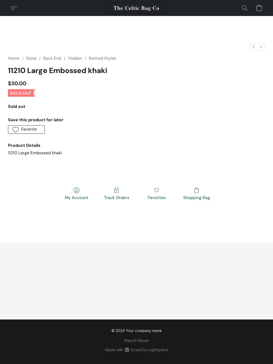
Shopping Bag (196, 197)
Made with (136, 349)
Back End (52, 58)
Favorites (157, 197)
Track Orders (116, 197)
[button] (136, 8)
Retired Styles (102, 58)
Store (31, 58)
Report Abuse (137, 340)
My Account (76, 197)
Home (13, 58)
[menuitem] (253, 47)
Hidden (75, 58)
